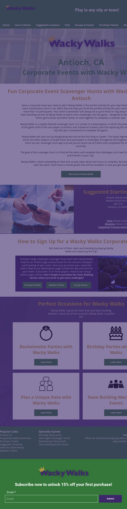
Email (10, 492)
